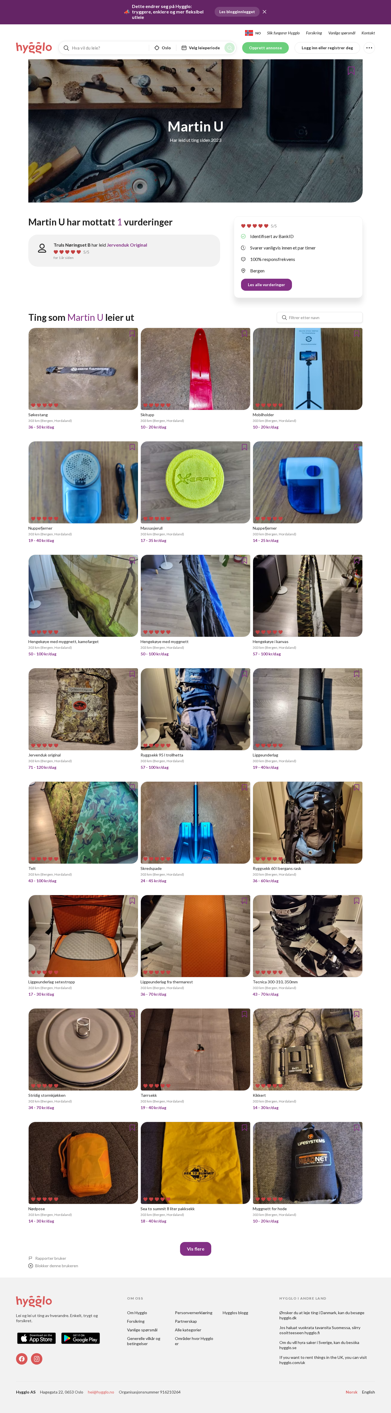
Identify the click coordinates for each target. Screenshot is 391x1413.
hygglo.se (288, 1347)
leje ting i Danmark (320, 1312)
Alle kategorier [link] (188, 1329)
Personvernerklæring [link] (193, 1312)
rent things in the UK (324, 1357)
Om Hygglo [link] (137, 1312)
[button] (264, 11)
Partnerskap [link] (186, 1321)
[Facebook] (21, 1359)
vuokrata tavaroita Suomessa (324, 1327)
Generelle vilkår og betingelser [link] (144, 1341)
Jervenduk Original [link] (127, 244)
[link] (34, 48)
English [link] (368, 1392)
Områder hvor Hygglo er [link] (194, 1341)
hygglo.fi (312, 1332)
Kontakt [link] (368, 32)
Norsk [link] (352, 1392)
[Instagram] (36, 1359)
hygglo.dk (288, 1317)
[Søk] (229, 48)
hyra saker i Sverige (315, 1342)
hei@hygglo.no (101, 1392)
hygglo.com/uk (292, 1362)
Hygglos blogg (235, 1312)
